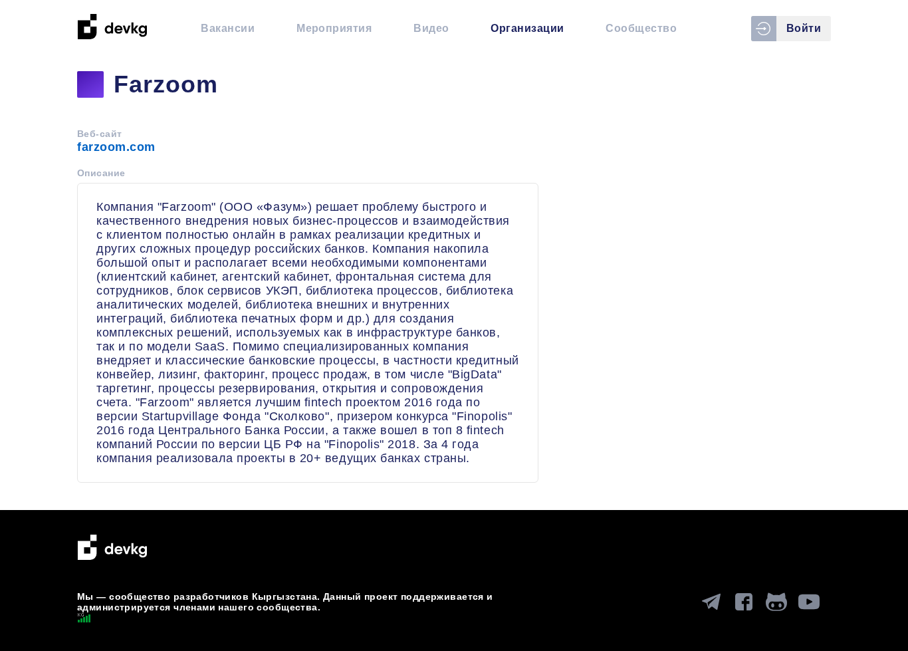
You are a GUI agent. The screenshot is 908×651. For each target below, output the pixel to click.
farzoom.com (116, 147)
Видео (431, 28)
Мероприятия (334, 28)
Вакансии (228, 28)
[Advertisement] (698, 239)
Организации (527, 28)
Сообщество (641, 28)
